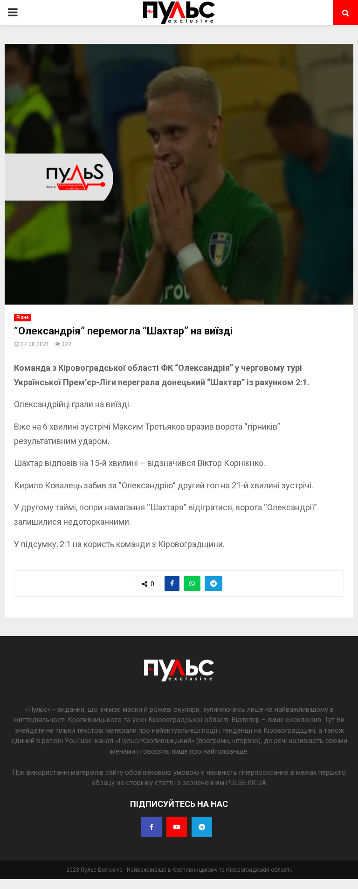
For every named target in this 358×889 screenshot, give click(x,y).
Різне (22, 317)
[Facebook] (151, 827)
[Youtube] (176, 827)
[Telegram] (202, 827)
